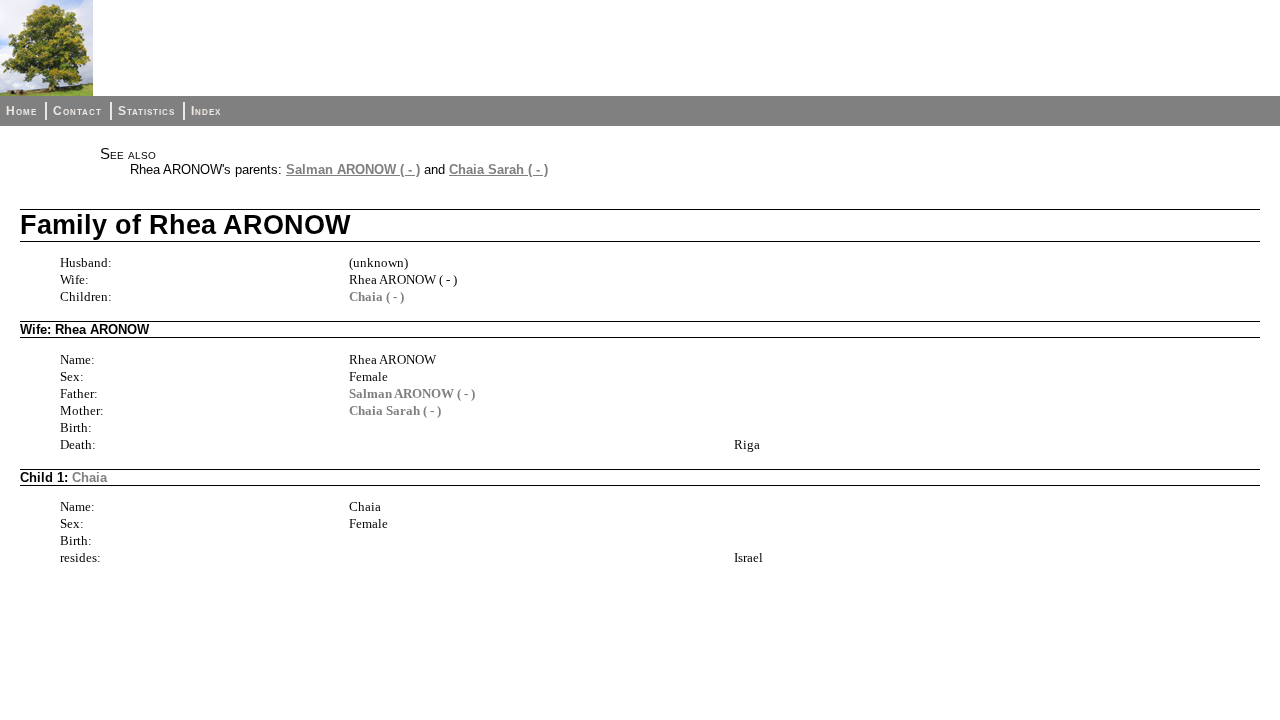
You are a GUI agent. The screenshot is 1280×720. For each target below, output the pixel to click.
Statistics (146, 111)
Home (21, 111)
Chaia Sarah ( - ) (498, 169)
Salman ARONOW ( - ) (353, 169)
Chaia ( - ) (376, 296)
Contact (77, 111)
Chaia (89, 477)
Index (206, 111)
